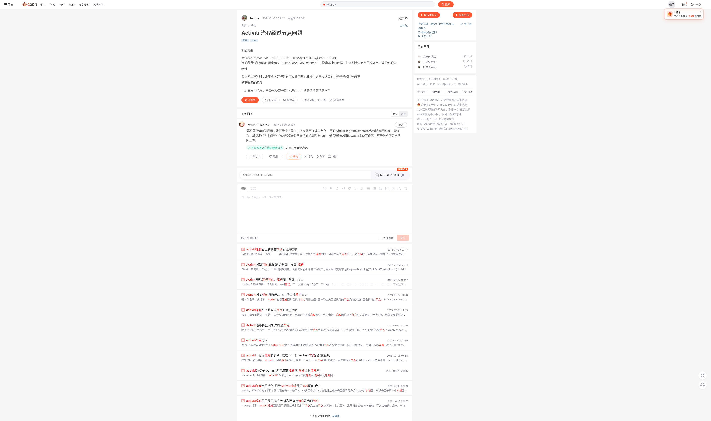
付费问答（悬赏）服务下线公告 (436, 23)
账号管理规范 (446, 119)
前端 (253, 25)
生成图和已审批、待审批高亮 (276, 295)
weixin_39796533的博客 (256, 390)
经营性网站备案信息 (455, 99)
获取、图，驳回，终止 (274, 279)
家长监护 (465, 109)
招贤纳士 (437, 92)
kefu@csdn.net (447, 84)
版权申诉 (442, 123)
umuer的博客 (249, 405)
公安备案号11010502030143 (438, 104)
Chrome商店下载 (427, 119)
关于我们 (422, 92)
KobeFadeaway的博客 (254, 344)
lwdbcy (254, 18)
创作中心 (696, 4)
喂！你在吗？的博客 (253, 299)
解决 (256, 156)
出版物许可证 (456, 123)
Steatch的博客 (250, 269)
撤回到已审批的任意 (268, 325)
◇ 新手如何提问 (427, 32)
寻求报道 (467, 92)
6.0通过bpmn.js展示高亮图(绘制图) (283, 370)
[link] (244, 25)
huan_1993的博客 (251, 314)
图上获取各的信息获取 (271, 249)
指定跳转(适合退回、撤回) (275, 264)
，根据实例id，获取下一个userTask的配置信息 (288, 355)
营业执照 (462, 104)
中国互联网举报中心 (428, 114)
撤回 (257, 340)
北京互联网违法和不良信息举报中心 (438, 109)
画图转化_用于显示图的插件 (283, 385)
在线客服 (463, 84)
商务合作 (452, 92)
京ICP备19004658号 (429, 99)
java (254, 40)
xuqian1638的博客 (252, 284)
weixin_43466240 (258, 124)
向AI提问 (464, 14)
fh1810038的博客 (251, 254)
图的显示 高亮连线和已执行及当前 (282, 400)
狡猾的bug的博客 (251, 360)
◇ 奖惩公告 (425, 35)
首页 (244, 25)
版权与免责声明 (426, 123)
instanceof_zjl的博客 (253, 375)
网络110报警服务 (452, 114)
